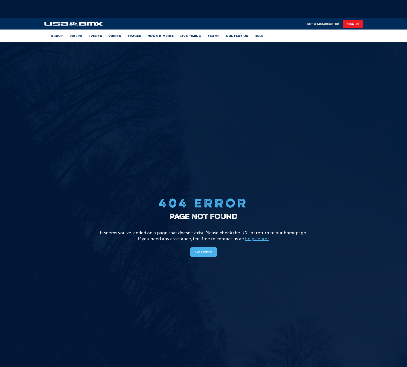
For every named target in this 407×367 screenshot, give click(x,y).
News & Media (161, 36)
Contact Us (237, 36)
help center (257, 239)
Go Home (203, 252)
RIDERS (75, 36)
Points (115, 36)
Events (95, 36)
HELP (259, 36)
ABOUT (57, 36)
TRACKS (134, 36)
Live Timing (190, 36)
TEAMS (214, 36)
